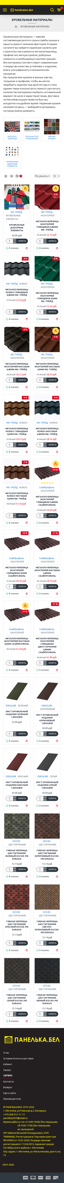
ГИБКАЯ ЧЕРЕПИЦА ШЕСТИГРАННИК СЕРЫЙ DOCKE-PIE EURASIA (16, 999)
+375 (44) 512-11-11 (14, 1114)
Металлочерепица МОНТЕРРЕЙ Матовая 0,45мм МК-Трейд (16, 367)
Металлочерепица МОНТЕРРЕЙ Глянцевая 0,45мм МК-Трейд (47, 225)
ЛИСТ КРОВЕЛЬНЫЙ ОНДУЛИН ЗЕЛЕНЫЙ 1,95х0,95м (17, 714)
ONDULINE (10, 705)
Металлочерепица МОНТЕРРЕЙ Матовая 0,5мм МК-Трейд (47, 367)
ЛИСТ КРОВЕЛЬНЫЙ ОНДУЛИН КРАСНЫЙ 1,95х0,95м (17, 785)
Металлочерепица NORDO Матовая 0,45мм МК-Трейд (47, 431)
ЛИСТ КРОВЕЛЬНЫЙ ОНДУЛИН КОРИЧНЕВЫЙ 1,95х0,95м (47, 719)
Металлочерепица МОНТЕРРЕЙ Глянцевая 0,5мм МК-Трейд (47, 297)
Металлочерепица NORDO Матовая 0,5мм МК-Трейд (16, 496)
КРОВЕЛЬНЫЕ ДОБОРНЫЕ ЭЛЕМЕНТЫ (16, 228)
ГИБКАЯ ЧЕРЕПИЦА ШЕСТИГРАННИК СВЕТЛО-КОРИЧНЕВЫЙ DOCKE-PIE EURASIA (47, 927)
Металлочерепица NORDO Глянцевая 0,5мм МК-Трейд (16, 431)
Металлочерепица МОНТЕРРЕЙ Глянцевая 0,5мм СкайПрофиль (16, 571)
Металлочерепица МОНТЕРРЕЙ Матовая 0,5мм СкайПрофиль (16, 641)
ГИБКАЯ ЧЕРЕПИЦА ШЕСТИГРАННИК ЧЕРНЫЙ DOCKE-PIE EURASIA (47, 999)
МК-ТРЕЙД (16, 212)
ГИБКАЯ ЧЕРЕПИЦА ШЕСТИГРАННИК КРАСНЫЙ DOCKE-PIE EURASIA (16, 925)
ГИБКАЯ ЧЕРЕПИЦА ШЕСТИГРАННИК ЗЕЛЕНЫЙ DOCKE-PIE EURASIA (16, 854)
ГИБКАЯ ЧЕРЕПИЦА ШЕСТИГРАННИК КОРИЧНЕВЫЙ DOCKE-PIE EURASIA (47, 854)
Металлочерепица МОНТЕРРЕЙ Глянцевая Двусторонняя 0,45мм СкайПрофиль (47, 645)
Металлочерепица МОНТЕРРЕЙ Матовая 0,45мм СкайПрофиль (47, 571)
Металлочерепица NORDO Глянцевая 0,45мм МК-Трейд (16, 292)
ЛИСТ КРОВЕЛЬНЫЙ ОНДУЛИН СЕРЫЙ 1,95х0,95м (47, 785)
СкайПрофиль (46, 487)
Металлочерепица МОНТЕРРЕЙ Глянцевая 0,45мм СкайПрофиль (47, 500)
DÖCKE (16, 841)
